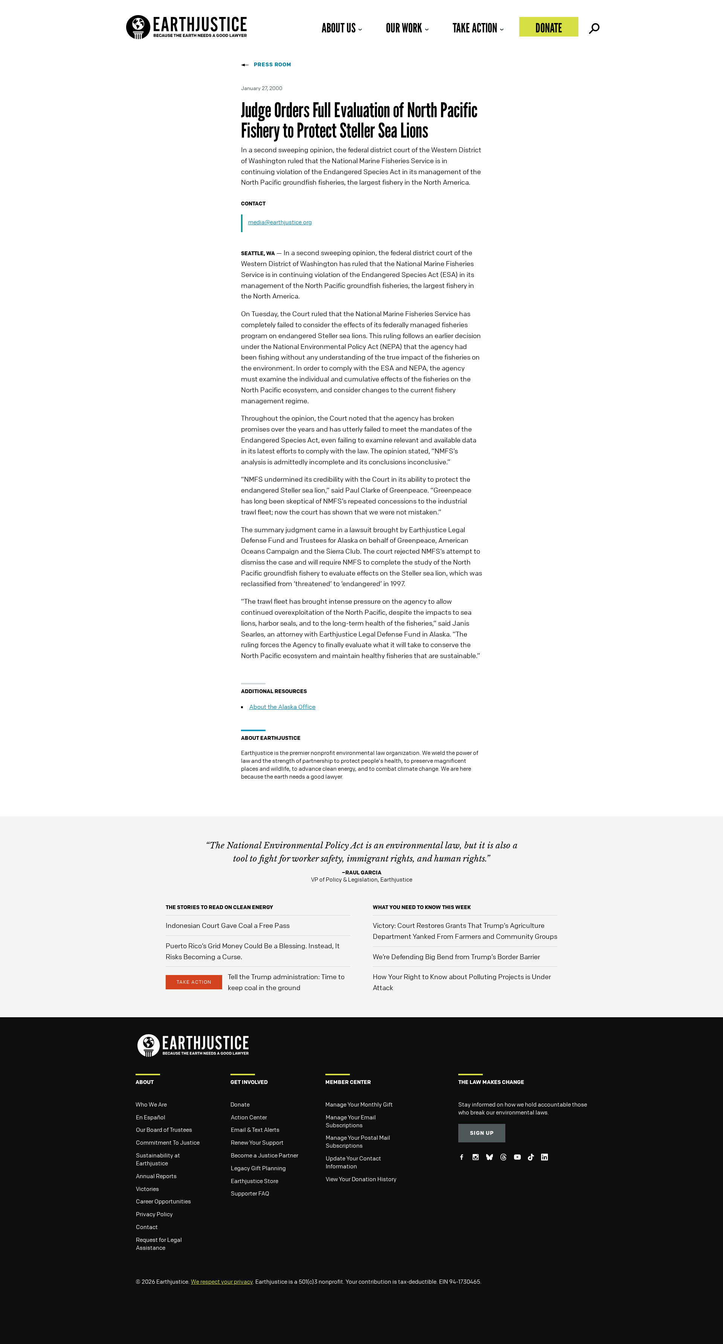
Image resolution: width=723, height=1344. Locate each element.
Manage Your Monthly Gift (359, 1104)
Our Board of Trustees (164, 1129)
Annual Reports (156, 1176)
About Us (338, 27)
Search (593, 27)
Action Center (249, 1117)
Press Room (272, 64)
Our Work (404, 27)
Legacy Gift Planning (258, 1168)
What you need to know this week (422, 907)
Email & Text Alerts (255, 1129)
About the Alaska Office (282, 706)
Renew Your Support (257, 1142)
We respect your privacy (222, 1281)
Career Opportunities (163, 1201)
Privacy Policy (154, 1214)
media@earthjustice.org (280, 222)
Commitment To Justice (168, 1142)
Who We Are (151, 1104)
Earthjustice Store (254, 1181)
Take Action (475, 27)
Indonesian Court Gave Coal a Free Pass (228, 925)
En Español (150, 1117)
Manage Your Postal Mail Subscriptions (358, 1141)
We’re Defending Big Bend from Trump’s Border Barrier (456, 956)
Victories (147, 1188)
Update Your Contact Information (353, 1162)
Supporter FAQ (250, 1193)
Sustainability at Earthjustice (158, 1159)
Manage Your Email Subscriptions (351, 1121)
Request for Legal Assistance (159, 1243)
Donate (548, 27)
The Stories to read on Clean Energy (219, 907)
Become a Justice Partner (264, 1155)
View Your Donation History (361, 1179)
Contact (147, 1227)
